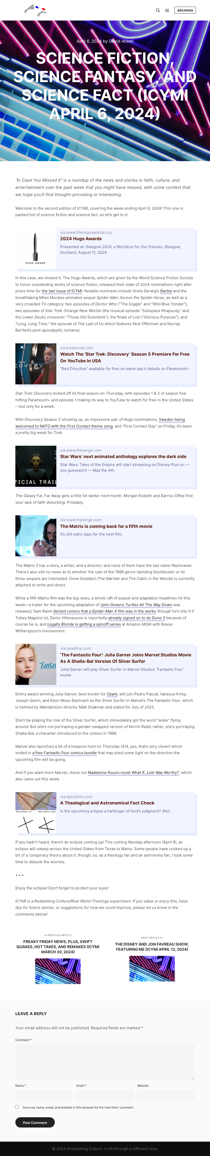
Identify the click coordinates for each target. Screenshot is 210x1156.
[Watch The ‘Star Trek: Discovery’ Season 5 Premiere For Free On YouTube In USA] (105, 363)
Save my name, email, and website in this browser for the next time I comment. (78, 1107)
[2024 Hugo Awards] (105, 248)
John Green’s (136, 604)
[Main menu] (167, 10)
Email (81, 1085)
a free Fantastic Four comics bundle (64, 752)
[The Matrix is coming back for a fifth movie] (105, 535)
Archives (185, 10)
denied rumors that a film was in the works (104, 611)
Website (143, 1085)
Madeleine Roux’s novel (133, 772)
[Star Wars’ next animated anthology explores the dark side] (105, 466)
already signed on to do (136, 617)
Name (20, 1085)
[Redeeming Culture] (35, 10)
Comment (23, 1040)
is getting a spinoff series (84, 624)
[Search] (158, 10)
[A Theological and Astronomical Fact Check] (105, 812)
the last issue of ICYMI (62, 290)
